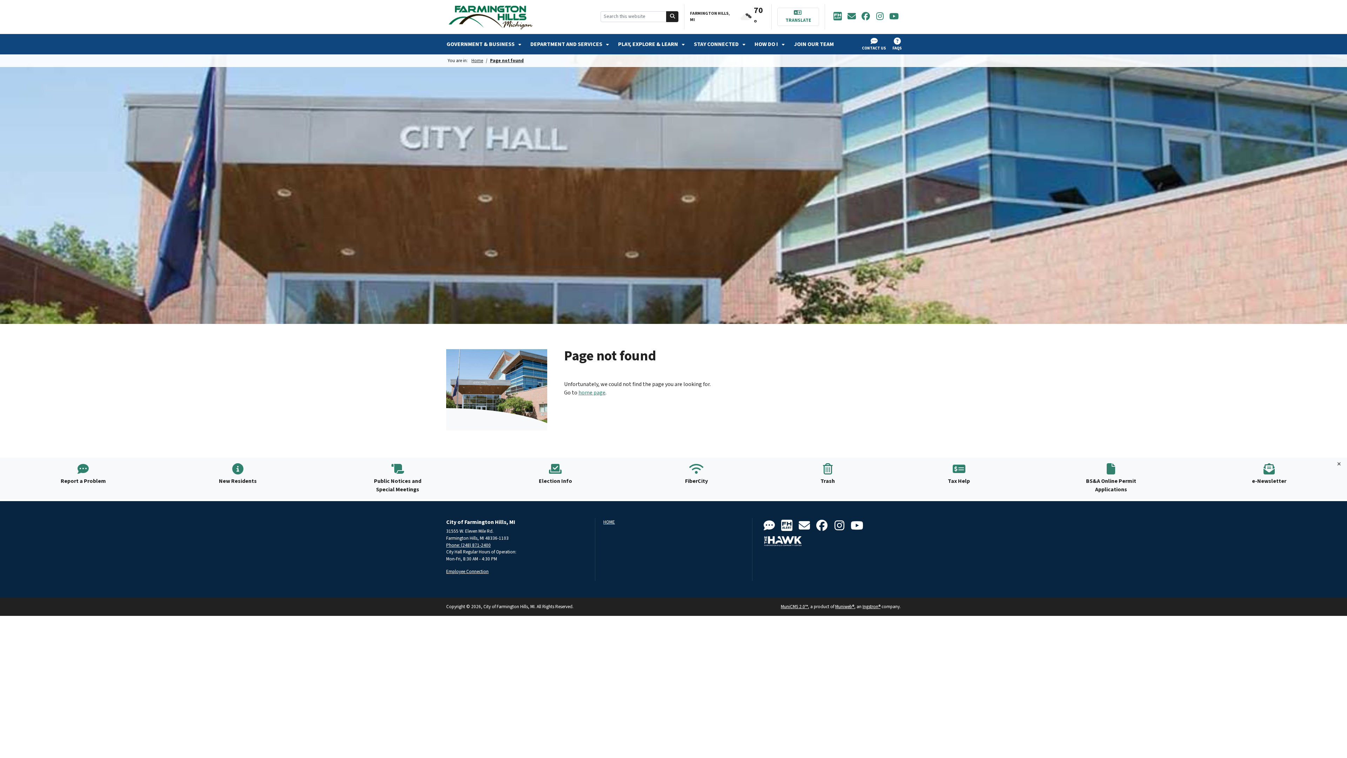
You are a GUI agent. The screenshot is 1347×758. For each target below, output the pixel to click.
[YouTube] (894, 17)
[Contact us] (769, 526)
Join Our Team (814, 44)
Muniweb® (844, 606)
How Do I (767, 44)
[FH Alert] (838, 17)
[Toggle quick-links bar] (1339, 464)
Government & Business (481, 44)
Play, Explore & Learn (648, 44)
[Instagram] (880, 17)
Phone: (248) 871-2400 (468, 545)
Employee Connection (467, 571)
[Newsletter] (852, 17)
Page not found (507, 60)
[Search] (672, 16)
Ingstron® (871, 606)
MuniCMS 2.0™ (794, 606)
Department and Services (566, 44)
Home (477, 60)
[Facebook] (866, 17)
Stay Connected (717, 44)
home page (591, 393)
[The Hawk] (782, 541)
